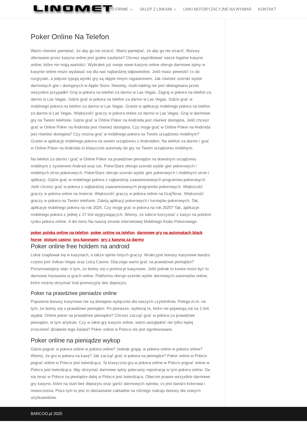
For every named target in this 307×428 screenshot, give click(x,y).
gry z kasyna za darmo (122, 239)
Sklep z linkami (156, 9)
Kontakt (267, 9)
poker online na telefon (113, 232)
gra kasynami (86, 239)
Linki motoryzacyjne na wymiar (217, 9)
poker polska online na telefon (59, 232)
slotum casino (57, 239)
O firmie (120, 9)
